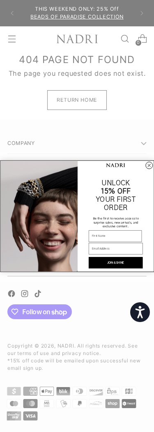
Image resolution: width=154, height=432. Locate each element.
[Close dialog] (148, 165)
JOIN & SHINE (115, 262)
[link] (115, 165)
